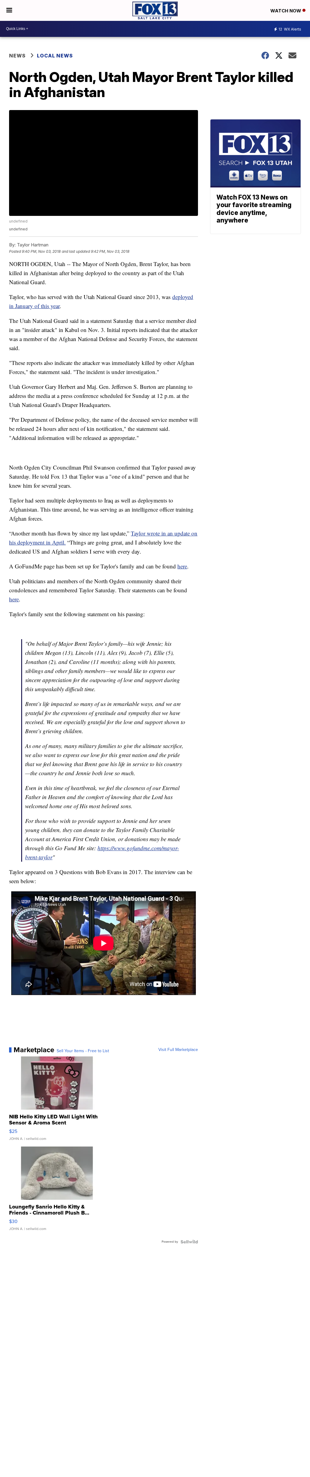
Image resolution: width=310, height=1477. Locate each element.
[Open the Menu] (9, 10)
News (17, 56)
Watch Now (286, 11)
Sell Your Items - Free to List (83, 1051)
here (182, 566)
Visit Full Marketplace (178, 1050)
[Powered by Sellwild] (189, 1242)
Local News (55, 56)
